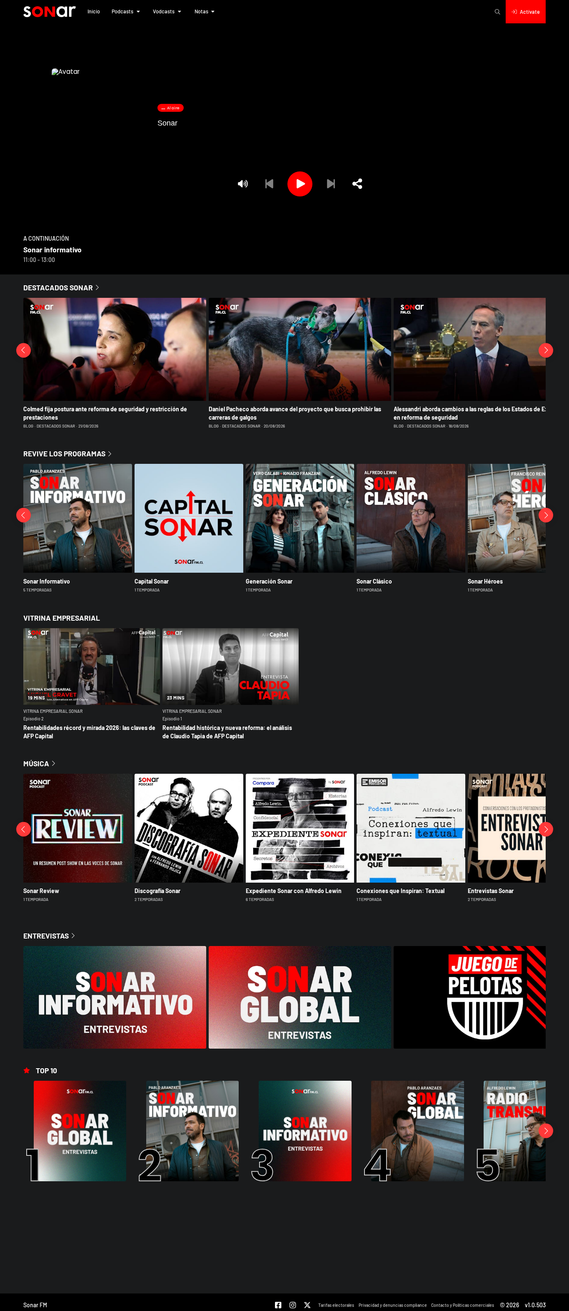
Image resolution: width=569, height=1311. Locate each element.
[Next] (330, 184)
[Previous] (269, 184)
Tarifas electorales (336, 1305)
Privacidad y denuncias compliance (393, 1305)
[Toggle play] (299, 183)
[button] (94, 11)
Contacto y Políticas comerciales (462, 1305)
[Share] (357, 184)
